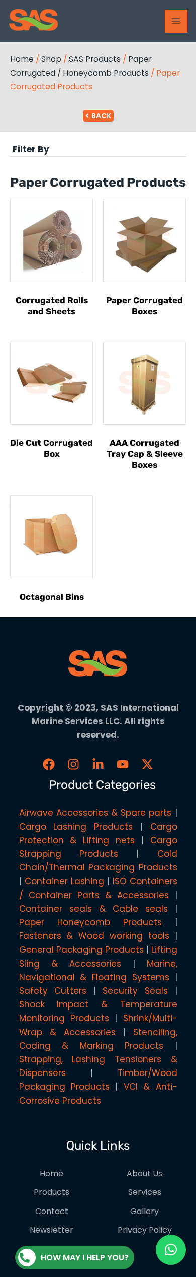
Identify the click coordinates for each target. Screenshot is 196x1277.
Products (51, 1192)
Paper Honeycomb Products (90, 922)
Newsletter (51, 1230)
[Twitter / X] (147, 764)
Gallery (144, 1211)
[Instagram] (73, 764)
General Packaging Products (81, 950)
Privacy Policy (145, 1230)
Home (22, 59)
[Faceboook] (49, 764)
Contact (51, 1211)
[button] (98, 150)
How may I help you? (85, 1257)
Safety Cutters (53, 991)
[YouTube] (123, 764)
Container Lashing (64, 881)
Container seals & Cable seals (93, 909)
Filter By (31, 149)
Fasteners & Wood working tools (94, 936)
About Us (144, 1173)
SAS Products (95, 59)
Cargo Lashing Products (76, 827)
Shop (51, 59)
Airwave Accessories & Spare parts (95, 812)
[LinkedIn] (98, 764)
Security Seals (135, 991)
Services (144, 1192)
